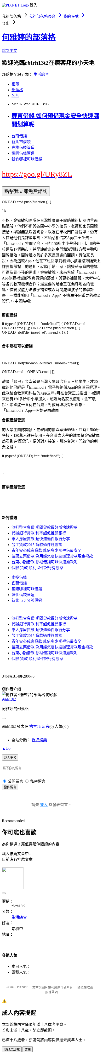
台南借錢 (19, 136)
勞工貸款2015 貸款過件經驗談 (36, 545)
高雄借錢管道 (22, 148)
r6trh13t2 (9, 699)
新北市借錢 (21, 142)
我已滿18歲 (12, 1049)
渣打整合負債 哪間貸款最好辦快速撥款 (44, 527)
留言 (45, 726)
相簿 (15, 84)
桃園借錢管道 (22, 153)
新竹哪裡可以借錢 (26, 159)
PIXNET (22, 987)
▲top (6, 748)
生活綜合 (41, 74)
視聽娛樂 (39, 740)
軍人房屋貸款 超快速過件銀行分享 (40, 539)
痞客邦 (35, 726)
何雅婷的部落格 (29, 37)
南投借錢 (19, 577)
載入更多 (10, 758)
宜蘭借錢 (19, 583)
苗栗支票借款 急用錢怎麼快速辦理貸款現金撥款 (52, 556)
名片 (15, 96)
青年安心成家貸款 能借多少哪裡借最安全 (46, 550)
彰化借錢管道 (22, 595)
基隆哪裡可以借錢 (26, 589)
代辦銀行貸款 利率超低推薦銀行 (38, 533)
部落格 (17, 90)
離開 (27, 1049)
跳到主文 (9, 51)
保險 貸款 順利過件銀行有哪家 (37, 568)
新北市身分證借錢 (26, 600)
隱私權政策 (85, 987)
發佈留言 (10, 787)
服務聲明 (51, 992)
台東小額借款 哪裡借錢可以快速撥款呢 (44, 562)
